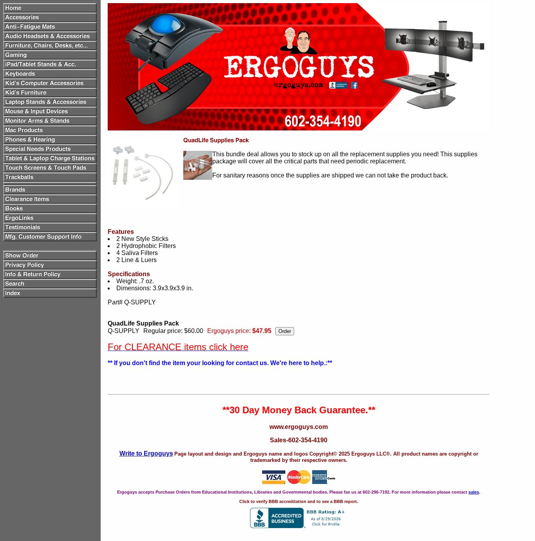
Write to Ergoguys (146, 453)
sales (473, 492)
